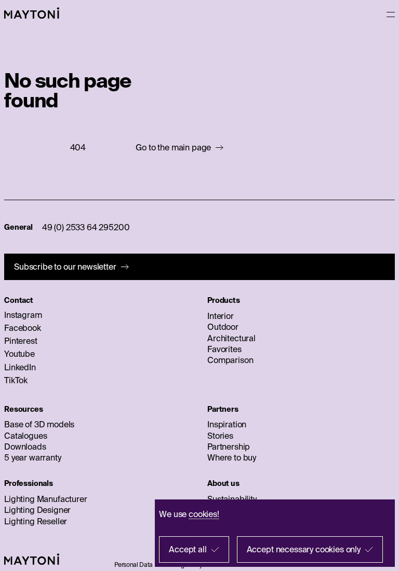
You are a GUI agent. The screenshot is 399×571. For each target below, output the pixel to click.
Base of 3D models (39, 424)
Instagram (23, 314)
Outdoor (222, 326)
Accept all (187, 549)
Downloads (25, 446)
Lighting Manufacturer (45, 499)
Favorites (224, 349)
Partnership (228, 446)
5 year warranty (32, 457)
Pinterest (20, 340)
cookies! (204, 514)
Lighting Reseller (35, 521)
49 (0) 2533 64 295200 (86, 227)
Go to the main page (173, 147)
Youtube (19, 353)
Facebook (22, 327)
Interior (220, 316)
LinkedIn (20, 367)
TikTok (16, 380)
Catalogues (25, 435)
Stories (220, 435)
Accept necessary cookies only (304, 549)
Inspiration (226, 424)
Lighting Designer (37, 509)
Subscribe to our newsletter (65, 266)
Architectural (231, 338)
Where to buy (231, 457)
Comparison (230, 360)
